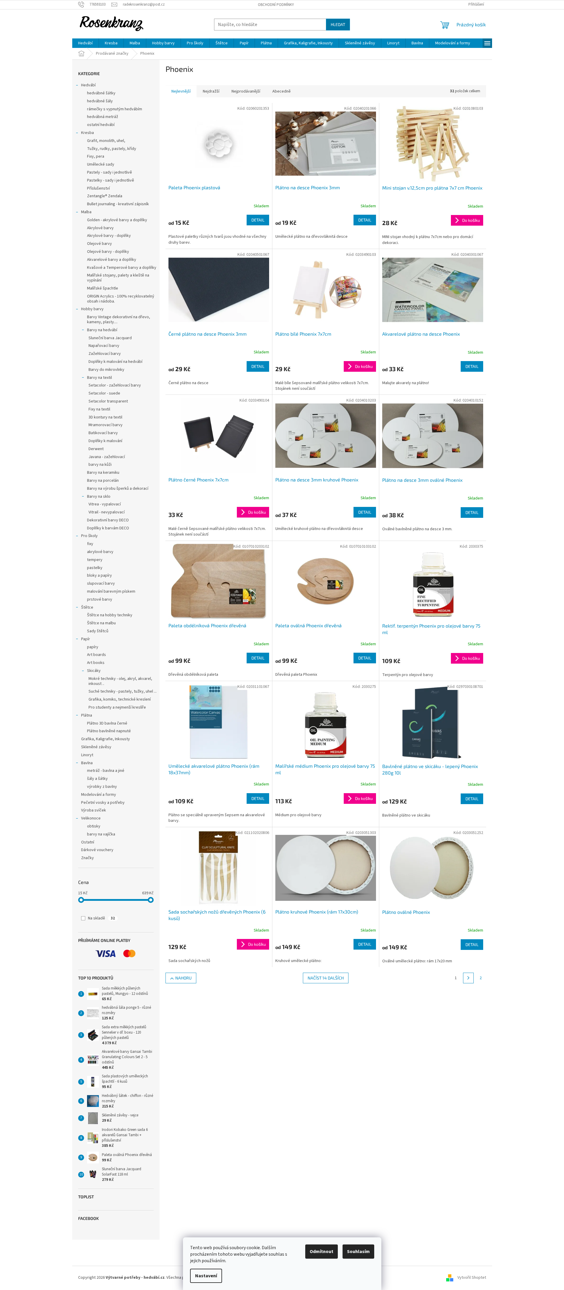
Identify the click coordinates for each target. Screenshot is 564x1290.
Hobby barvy (92, 309)
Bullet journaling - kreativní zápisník (118, 204)
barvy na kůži (100, 465)
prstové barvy (99, 599)
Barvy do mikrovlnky (106, 370)
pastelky (94, 568)
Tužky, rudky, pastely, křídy (111, 149)
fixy (90, 544)
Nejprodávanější (246, 91)
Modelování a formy (98, 795)
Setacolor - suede (104, 393)
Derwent (96, 449)
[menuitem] (85, 43)
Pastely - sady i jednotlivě (109, 172)
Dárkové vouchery (97, 850)
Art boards (96, 655)
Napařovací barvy (104, 346)
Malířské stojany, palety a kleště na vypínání (118, 277)
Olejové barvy (99, 244)
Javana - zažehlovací (107, 457)
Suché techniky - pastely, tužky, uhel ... (123, 691)
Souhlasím (358, 1251)
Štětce (87, 607)
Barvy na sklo (98, 496)
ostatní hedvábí (101, 125)
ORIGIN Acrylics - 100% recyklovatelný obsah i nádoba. (120, 298)
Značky (87, 858)
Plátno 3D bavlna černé (107, 723)
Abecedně (281, 91)
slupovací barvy (101, 583)
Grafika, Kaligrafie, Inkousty (105, 739)
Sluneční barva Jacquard (110, 338)
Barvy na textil (99, 378)
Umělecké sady (100, 164)
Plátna (86, 715)
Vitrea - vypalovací (105, 504)
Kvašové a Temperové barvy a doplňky (121, 268)
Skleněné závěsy (96, 747)
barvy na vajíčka (101, 834)
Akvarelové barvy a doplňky (111, 260)
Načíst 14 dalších (326, 977)
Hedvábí (88, 85)
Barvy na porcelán (103, 481)
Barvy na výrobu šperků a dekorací (117, 489)
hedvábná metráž (102, 117)
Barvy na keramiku (103, 473)
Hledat (338, 24)
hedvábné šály (100, 101)
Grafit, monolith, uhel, (106, 141)
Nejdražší (211, 91)
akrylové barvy (100, 552)
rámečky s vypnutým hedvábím (114, 109)
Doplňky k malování (105, 441)
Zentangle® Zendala (104, 196)
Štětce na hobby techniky (109, 615)
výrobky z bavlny (102, 787)
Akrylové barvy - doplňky (109, 236)
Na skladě (101, 918)
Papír (85, 639)
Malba (86, 212)
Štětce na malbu (101, 623)
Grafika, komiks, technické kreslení (120, 699)
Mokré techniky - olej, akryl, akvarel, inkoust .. (120, 681)
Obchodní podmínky (276, 4)
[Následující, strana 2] (468, 978)
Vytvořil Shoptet (471, 1278)
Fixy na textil (99, 409)
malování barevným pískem (111, 591)
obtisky (93, 826)
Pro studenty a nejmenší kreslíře (117, 707)
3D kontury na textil (105, 417)
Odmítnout (321, 1251)
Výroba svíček (93, 810)
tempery (94, 560)
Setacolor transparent (108, 401)
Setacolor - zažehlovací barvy (115, 385)
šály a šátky (97, 779)
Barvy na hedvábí (102, 330)
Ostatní (87, 842)
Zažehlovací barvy (105, 354)
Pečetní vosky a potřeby (103, 803)
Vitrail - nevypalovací (107, 512)
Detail (257, 219)
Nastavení (206, 1276)
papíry (92, 647)
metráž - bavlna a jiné (105, 771)
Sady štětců (97, 631)
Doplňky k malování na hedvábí (115, 362)
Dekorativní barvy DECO (108, 520)
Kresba (87, 133)
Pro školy (89, 536)
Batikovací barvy (103, 433)
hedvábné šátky (101, 93)
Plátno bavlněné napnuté (109, 731)
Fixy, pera (95, 156)
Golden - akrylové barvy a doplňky (117, 220)
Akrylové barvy (100, 228)
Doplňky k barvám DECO (108, 528)
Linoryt (87, 755)
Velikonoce (91, 818)
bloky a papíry (99, 575)
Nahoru (183, 977)
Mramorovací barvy (106, 425)
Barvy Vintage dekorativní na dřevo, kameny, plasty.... (118, 319)
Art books (96, 663)
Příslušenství (98, 188)
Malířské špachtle (102, 288)
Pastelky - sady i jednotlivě (110, 180)
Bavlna (87, 763)
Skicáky (94, 671)
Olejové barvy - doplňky (108, 252)
